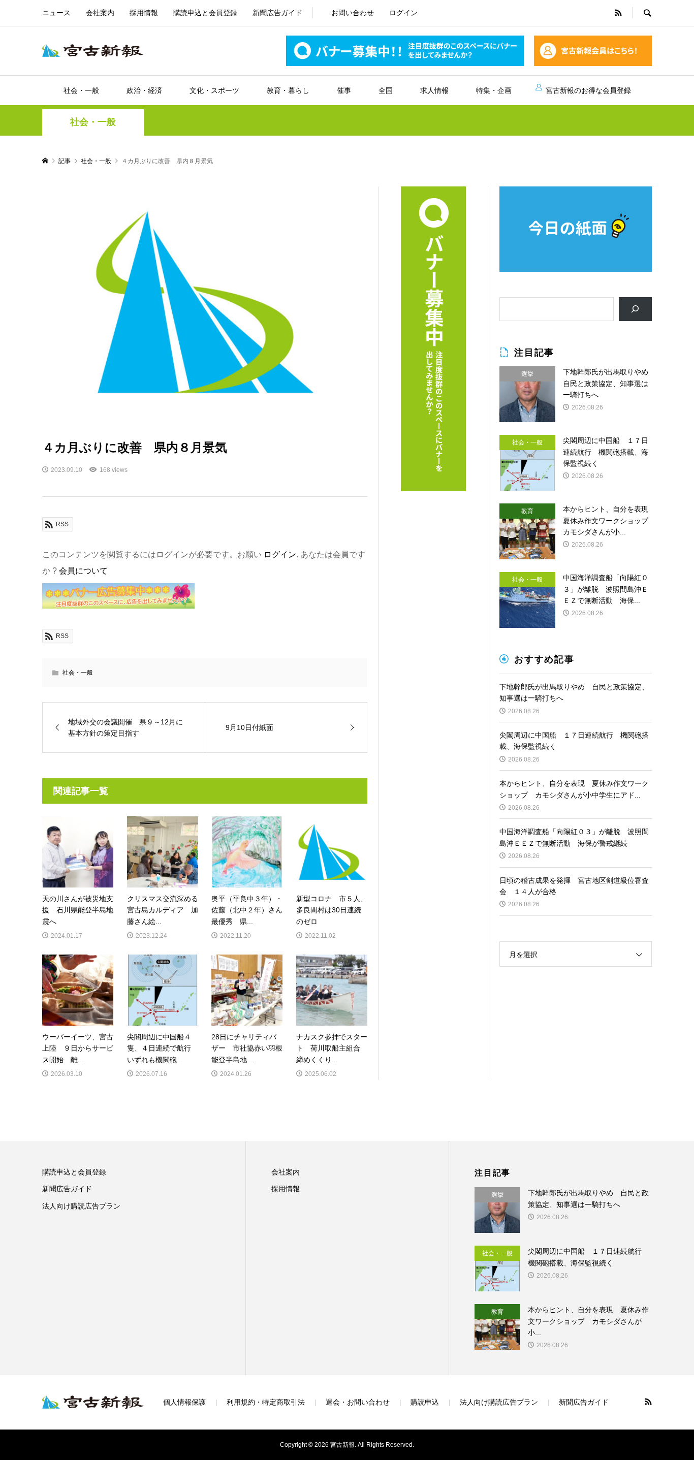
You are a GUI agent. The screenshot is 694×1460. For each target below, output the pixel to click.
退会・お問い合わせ (358, 1402)
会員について (83, 570)
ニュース (56, 13)
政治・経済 (144, 90)
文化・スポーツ (214, 90)
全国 (385, 90)
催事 (344, 90)
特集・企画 (494, 90)
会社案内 (100, 13)
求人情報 (434, 90)
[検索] (635, 309)
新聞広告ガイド (277, 13)
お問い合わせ (352, 13)
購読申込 (425, 1402)
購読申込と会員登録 (205, 13)
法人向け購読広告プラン (81, 1206)
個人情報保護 (184, 1402)
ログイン (403, 13)
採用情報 (144, 13)
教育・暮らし (288, 90)
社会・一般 (81, 90)
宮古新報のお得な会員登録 (588, 90)
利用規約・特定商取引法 (266, 1402)
